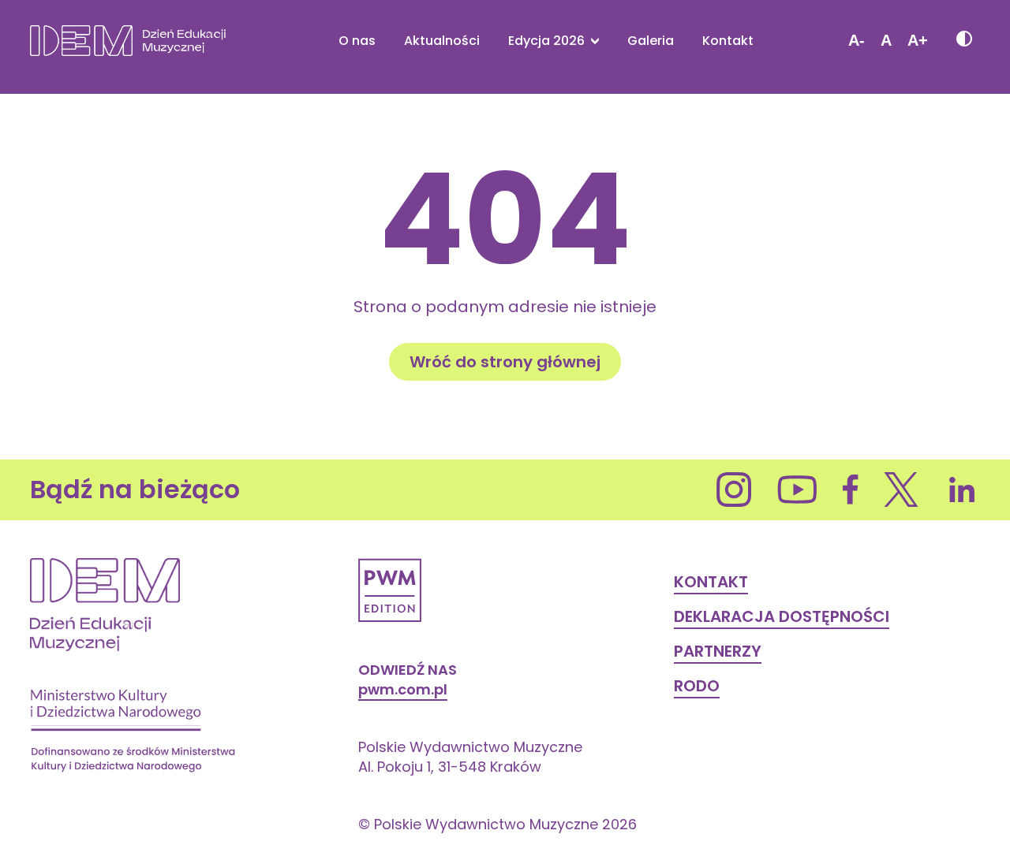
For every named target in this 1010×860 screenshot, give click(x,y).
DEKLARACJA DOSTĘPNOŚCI (781, 616)
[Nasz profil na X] (901, 489)
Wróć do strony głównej (505, 362)
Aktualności (442, 41)
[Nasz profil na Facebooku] (850, 489)
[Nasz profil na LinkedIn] (962, 489)
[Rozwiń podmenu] (592, 40)
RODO (697, 686)
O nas (357, 41)
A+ (917, 40)
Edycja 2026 (546, 41)
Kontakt (728, 41)
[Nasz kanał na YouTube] (797, 489)
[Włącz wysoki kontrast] (963, 40)
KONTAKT (711, 582)
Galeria (650, 41)
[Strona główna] (128, 40)
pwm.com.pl (402, 689)
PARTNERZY (717, 651)
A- (856, 40)
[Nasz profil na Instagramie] (734, 489)
